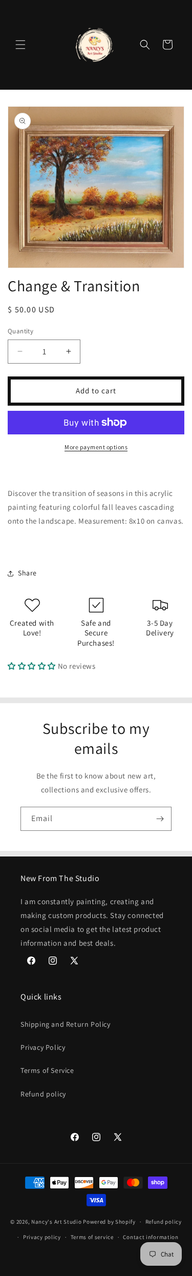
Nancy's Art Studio (56, 1221)
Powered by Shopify (109, 1221)
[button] (20, 44)
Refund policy (43, 1094)
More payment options (96, 447)
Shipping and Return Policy (65, 1024)
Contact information (150, 1237)
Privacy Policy (42, 1047)
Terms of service (92, 1237)
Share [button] (27, 572)
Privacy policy (42, 1237)
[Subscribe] (159, 819)
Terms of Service (47, 1070)
